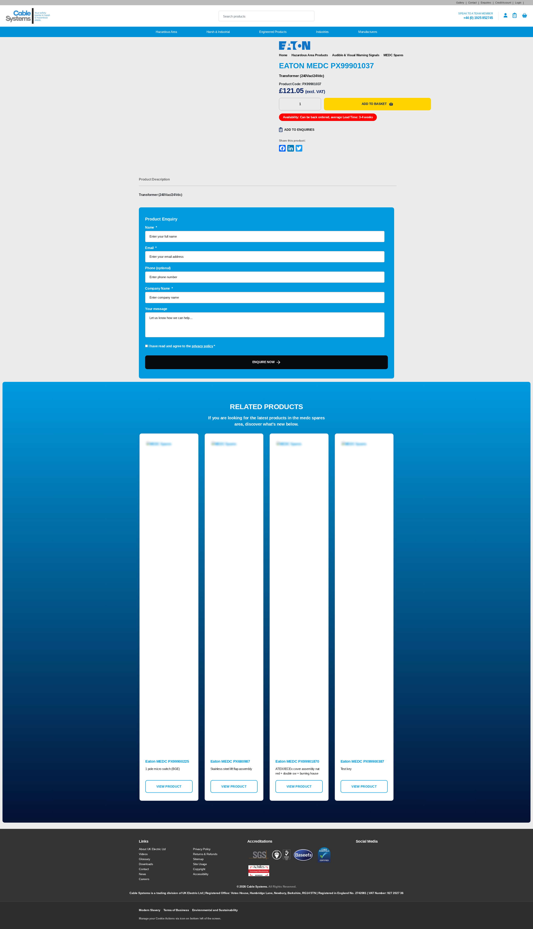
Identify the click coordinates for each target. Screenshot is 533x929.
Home (283, 55)
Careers (144, 879)
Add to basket (374, 104)
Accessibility (200, 874)
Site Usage (200, 864)
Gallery (460, 2)
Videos (143, 854)
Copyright (199, 869)
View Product (169, 786)
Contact (472, 2)
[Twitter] (298, 149)
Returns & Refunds (205, 854)
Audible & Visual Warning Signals (355, 55)
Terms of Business (176, 910)
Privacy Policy (201, 849)
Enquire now (263, 362)
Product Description (154, 179)
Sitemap (198, 859)
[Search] (307, 16)
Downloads (146, 864)
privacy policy (202, 346)
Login (518, 2)
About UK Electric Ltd (152, 849)
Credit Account (503, 2)
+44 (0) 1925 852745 (478, 18)
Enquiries (486, 2)
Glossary (144, 859)
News (142, 874)
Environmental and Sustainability (215, 910)
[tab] (154, 179)
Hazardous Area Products (309, 55)
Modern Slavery (149, 910)
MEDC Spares (393, 55)
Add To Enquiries (299, 129)
